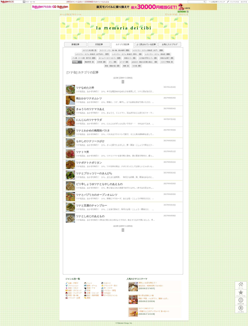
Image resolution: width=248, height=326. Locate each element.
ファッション (73, 286)
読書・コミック (93, 293)
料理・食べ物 (30, 2)
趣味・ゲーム (92, 286)
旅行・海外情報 (93, 295)
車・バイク (108, 288)
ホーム (62, 14)
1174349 (182, 12)
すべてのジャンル (110, 295)
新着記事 (241, 304)
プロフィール (76, 14)
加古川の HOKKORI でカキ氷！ (151, 286)
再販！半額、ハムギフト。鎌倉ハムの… (153, 298)
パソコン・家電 (110, 290)
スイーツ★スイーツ (146, 308)
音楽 (88, 290)
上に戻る (241, 312)
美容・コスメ (73, 288)
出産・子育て (73, 283)
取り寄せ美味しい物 (146, 295)
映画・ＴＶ (91, 288)
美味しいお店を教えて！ (147, 283)
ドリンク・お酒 (74, 298)
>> (217, 2)
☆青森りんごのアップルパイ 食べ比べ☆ (153, 311)
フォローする (240, 296)
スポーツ (107, 283)
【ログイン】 (184, 14)
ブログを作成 (234, 2)
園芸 (88, 298)
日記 (68, 14)
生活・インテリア (75, 293)
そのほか (107, 293)
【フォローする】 (171, 14)
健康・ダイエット (75, 290)
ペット (89, 283)
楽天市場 (244, 2)
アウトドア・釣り (110, 286)
